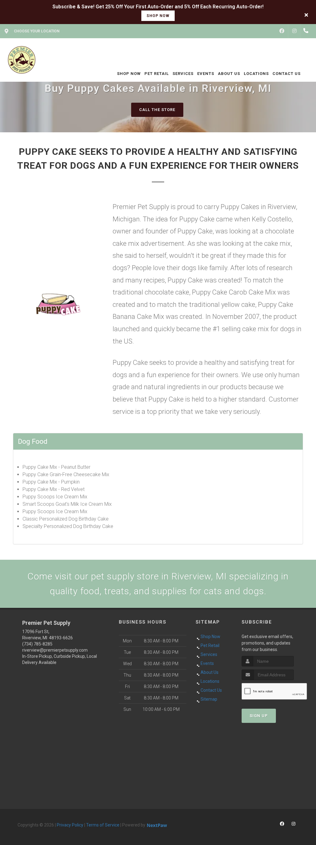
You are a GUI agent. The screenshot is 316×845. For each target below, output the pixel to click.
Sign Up (259, 715)
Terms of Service (102, 824)
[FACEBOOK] (282, 31)
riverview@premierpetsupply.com (55, 650)
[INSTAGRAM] (294, 31)
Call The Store (157, 109)
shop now (158, 16)
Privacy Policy (70, 824)
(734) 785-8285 (37, 643)
